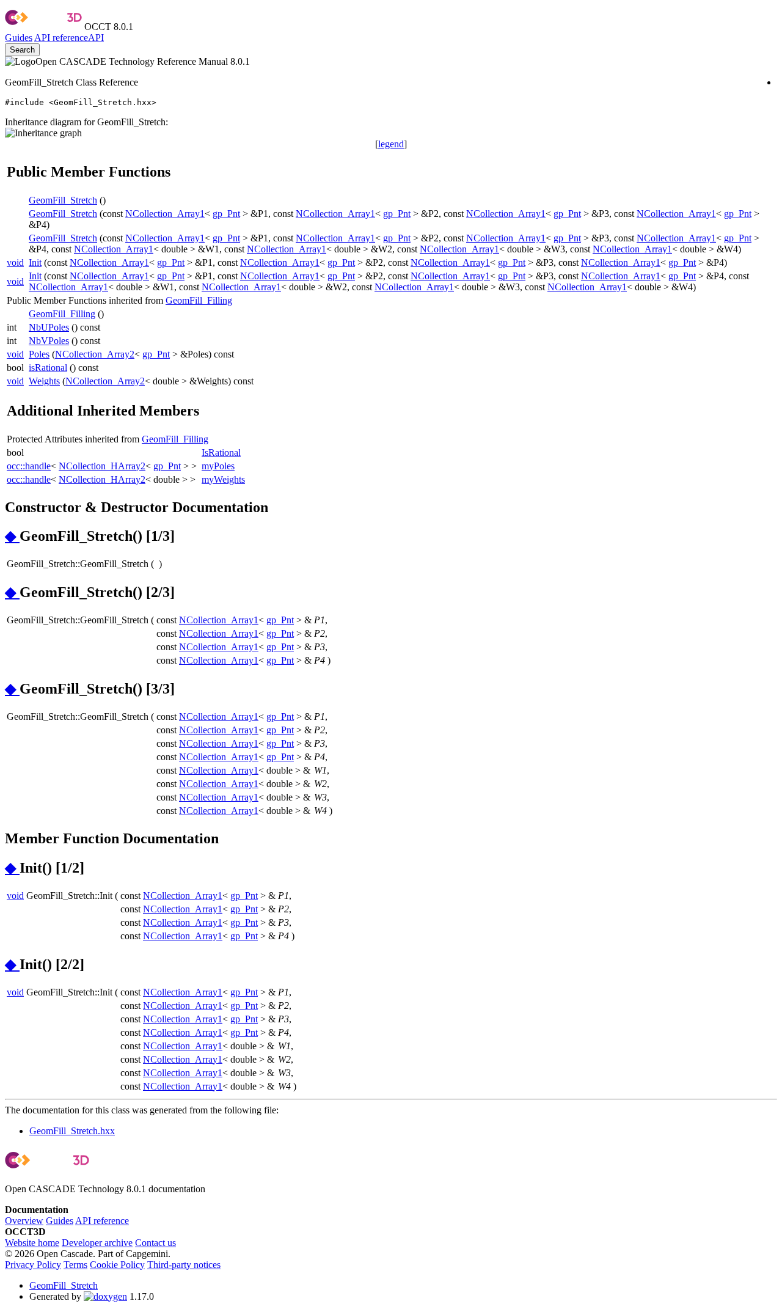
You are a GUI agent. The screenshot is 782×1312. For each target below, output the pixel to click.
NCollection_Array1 (165, 213)
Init (35, 262)
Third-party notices (184, 1264)
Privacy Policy (33, 1264)
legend (391, 144)
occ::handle (29, 466)
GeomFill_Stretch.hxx (72, 1131)
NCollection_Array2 (94, 354)
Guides (18, 37)
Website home (32, 1242)
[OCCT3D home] (43, 26)
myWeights (223, 479)
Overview (24, 1220)
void (15, 262)
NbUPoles (49, 327)
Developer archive (97, 1242)
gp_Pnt (226, 213)
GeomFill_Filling (199, 300)
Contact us (155, 1242)
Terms (75, 1264)
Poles (39, 354)
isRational (48, 367)
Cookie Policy (117, 1264)
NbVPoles (49, 340)
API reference (102, 1220)
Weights (44, 381)
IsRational (221, 452)
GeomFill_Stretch (63, 200)
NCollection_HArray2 (102, 466)
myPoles (218, 466)
